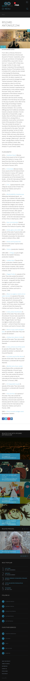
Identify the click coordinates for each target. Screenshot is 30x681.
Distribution (4, 666)
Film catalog (5, 673)
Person (3, 14)
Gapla (6, 643)
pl (27, 2)
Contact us (4, 668)
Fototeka (7, 638)
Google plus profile (10, 611)
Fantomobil (10, 169)
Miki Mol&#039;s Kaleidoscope (15, 194)
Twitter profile (9, 621)
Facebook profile (9, 601)
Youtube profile (9, 616)
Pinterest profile (9, 606)
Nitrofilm (7, 653)
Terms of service (6, 663)
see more (23, 556)
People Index (5, 671)
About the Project (6, 661)
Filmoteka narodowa (10, 633)
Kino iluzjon (8, 648)
